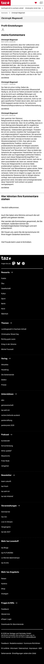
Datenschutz (24, 648)
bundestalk (5, 441)
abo (2, 400)
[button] (41, 3)
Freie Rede (5, 461)
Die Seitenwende (7, 375)
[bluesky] (18, 264)
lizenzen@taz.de (31, 637)
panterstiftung (6, 420)
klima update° (6, 451)
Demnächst (5, 512)
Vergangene (6, 527)
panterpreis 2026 (7, 425)
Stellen (4, 380)
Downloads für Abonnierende (12, 624)
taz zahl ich (5, 410)
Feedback (5, 609)
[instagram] (23, 264)
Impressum (33, 648)
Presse (3, 385)
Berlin (3, 304)
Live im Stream (7, 522)
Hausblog (5, 370)
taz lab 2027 (5, 532)
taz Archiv (5, 563)
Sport (3, 299)
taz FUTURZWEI (7, 553)
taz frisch (4, 486)
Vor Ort (4, 517)
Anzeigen (4, 594)
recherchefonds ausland (10, 415)
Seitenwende (6, 653)
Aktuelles (4, 365)
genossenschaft (7, 405)
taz (6, 258)
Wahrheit (4, 314)
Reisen (3, 579)
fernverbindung (7, 446)
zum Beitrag (5, 77)
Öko (2, 283)
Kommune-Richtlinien (32, 643)
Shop (3, 589)
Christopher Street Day (10, 334)
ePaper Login (6, 619)
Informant (14, 648)
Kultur (3, 294)
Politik (3, 278)
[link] (13, 8)
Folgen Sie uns (6, 264)
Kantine (4, 584)
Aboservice (5, 614)
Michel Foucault (7, 349)
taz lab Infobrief (7, 496)
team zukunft (6, 481)
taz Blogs (4, 548)
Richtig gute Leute (8, 339)
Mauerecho (5, 456)
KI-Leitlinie (5, 648)
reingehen (5, 466)
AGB (40, 648)
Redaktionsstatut (16, 643)
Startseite (4, 12)
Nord (3, 309)
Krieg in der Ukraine (8, 344)
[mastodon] (13, 264)
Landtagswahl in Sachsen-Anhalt (13, 329)
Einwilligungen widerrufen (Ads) (24, 653)
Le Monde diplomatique (10, 558)
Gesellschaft (6, 288)
